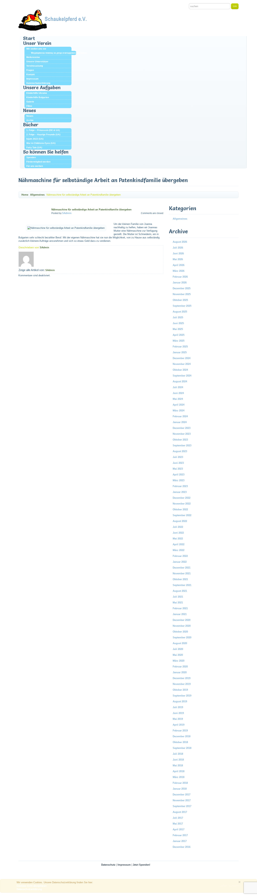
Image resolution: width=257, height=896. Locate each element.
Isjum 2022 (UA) (34, 139)
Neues (29, 110)
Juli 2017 (178, 817)
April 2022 (178, 544)
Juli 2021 (178, 596)
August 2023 (180, 451)
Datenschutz (108, 864)
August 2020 (180, 643)
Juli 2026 (178, 247)
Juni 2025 (178, 323)
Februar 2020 (180, 666)
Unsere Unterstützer (37, 61)
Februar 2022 (180, 556)
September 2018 (182, 748)
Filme (29, 106)
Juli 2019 (178, 707)
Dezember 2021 (181, 567)
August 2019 (180, 701)
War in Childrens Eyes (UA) (41, 143)
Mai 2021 (178, 602)
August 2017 (180, 812)
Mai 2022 (178, 538)
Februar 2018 (180, 783)
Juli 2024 (178, 387)
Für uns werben (34, 166)
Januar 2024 (180, 422)
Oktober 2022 (180, 509)
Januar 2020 (180, 672)
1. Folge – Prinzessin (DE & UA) (43, 130)
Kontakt (30, 74)
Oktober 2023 (180, 439)
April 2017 (178, 829)
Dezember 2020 (181, 620)
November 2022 (182, 503)
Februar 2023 (180, 486)
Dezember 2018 (181, 736)
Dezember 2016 (181, 847)
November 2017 (182, 800)
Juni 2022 (178, 532)
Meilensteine (33, 57)
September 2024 (182, 375)
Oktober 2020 (180, 631)
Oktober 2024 (180, 369)
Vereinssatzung (34, 66)
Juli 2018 (178, 753)
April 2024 (178, 404)
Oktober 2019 (180, 689)
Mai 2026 (178, 259)
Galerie (30, 101)
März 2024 (178, 410)
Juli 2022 (178, 527)
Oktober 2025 (180, 300)
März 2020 (178, 660)
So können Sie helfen (45, 152)
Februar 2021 (180, 608)
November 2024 (182, 364)
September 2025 (182, 305)
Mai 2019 (178, 719)
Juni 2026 (178, 253)
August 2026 (180, 241)
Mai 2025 (178, 329)
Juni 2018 (178, 759)
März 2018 (178, 777)
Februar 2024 (180, 416)
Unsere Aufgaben (42, 87)
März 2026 (178, 271)
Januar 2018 (180, 788)
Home (24, 194)
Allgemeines (37, 194)
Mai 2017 (178, 823)
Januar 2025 (180, 352)
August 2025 (180, 311)
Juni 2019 (178, 713)
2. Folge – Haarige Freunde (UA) (43, 134)
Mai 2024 (178, 399)
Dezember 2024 (181, 358)
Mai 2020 (178, 655)
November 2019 (182, 684)
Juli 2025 (178, 317)
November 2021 (182, 573)
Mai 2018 (178, 765)
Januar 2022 (180, 561)
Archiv (29, 120)
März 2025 (178, 340)
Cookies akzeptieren (230, 885)
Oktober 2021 (180, 579)
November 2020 (182, 625)
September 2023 (182, 445)
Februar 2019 (180, 730)
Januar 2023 (180, 492)
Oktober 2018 (180, 742)
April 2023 (178, 474)
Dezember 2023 (181, 428)
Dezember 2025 (181, 288)
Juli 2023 (178, 457)
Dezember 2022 (181, 497)
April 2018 (178, 771)
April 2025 (178, 335)
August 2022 (180, 521)
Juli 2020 (178, 649)
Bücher (30, 124)
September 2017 (182, 806)
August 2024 (180, 381)
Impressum (32, 79)
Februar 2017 (180, 835)
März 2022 (178, 550)
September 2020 (182, 637)
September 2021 (182, 585)
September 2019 (182, 695)
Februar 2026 (180, 276)
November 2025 (182, 294)
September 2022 (182, 515)
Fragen (30, 70)
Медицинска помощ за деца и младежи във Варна (53, 53)
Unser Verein (37, 43)
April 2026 (178, 265)
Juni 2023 (178, 463)
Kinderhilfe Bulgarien (37, 97)
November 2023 (182, 433)
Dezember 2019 (181, 678)
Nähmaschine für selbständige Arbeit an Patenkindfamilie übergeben (91, 209)
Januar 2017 (180, 841)
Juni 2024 (178, 393)
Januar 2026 (180, 282)
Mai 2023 (178, 468)
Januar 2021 (180, 614)
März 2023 (178, 480)
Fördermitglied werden (38, 161)
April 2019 (178, 724)
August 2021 (180, 591)
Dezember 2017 (181, 794)
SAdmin (66, 213)
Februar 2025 (180, 346)
